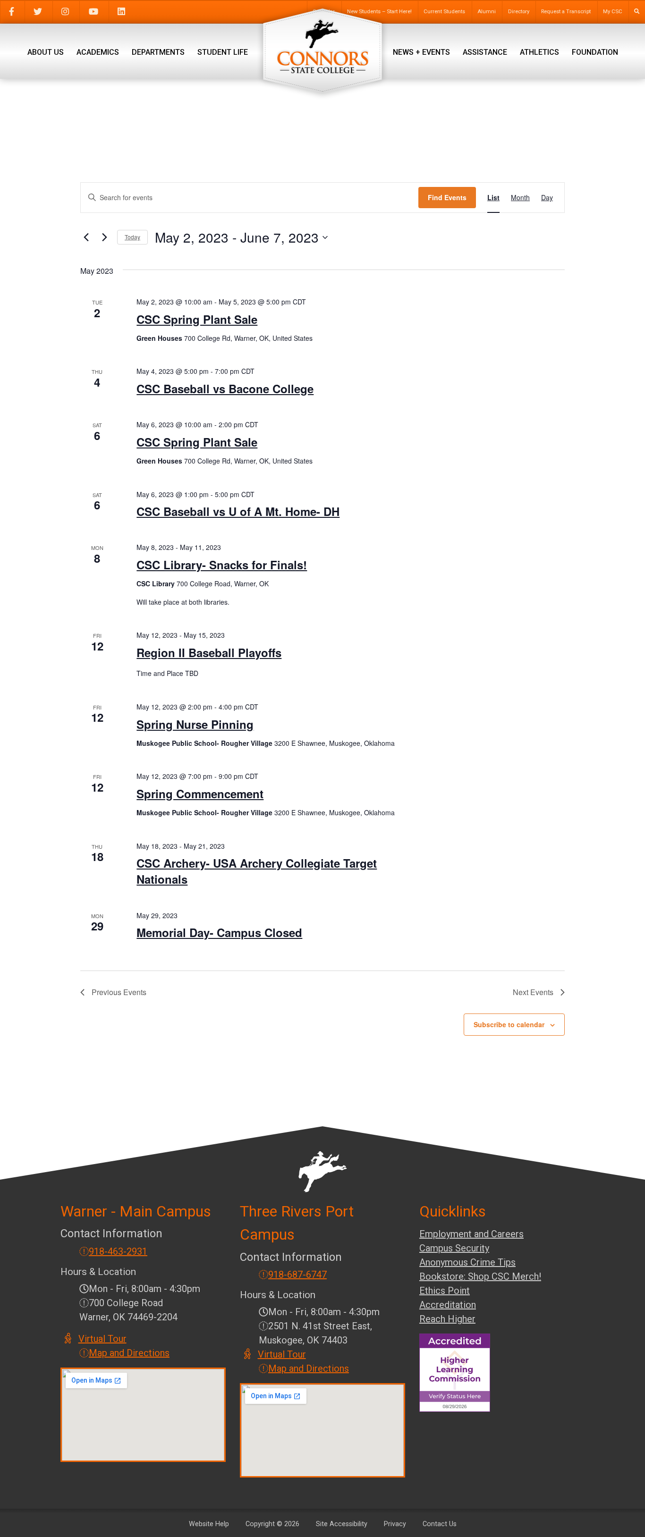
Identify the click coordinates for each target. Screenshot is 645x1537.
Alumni (486, 11)
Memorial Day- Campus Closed (219, 932)
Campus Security (454, 1248)
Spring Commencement (199, 793)
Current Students (444, 11)
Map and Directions (129, 1353)
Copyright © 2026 (272, 1524)
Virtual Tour (103, 1338)
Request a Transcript (566, 11)
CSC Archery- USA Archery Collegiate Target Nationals (256, 871)
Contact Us (440, 1524)
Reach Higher (447, 1319)
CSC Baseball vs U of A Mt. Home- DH (237, 511)
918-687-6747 (297, 1274)
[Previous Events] (86, 237)
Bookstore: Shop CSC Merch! (480, 1276)
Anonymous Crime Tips (467, 1262)
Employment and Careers (471, 1234)
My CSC (612, 11)
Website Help (209, 1524)
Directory (518, 11)
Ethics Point (444, 1290)
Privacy (395, 1524)
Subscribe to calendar (509, 1024)
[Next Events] (104, 237)
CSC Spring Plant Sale (196, 319)
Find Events (447, 197)
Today (132, 237)
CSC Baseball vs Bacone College (225, 388)
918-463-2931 (118, 1251)
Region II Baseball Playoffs (208, 652)
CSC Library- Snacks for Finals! (221, 565)
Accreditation (447, 1304)
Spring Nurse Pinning (195, 724)
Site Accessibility (341, 1524)
